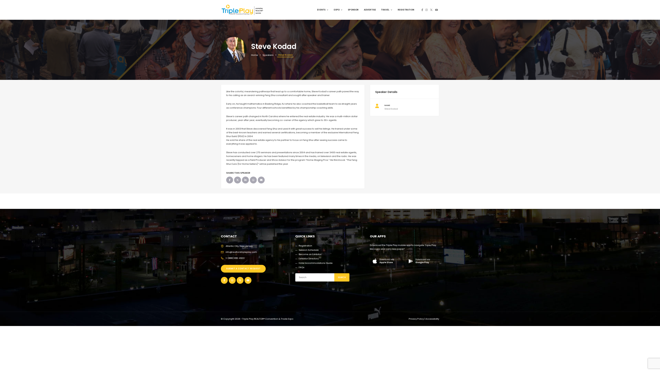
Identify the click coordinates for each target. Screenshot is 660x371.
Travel (385, 9)
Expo (337, 9)
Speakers (268, 55)
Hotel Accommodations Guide (316, 263)
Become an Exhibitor (310, 254)
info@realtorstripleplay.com (241, 252)
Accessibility (432, 319)
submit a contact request (243, 268)
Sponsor (353, 9)
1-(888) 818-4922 (235, 258)
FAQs (301, 267)
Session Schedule (309, 250)
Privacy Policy (416, 319)
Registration (406, 9)
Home (254, 55)
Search (342, 277)
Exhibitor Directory (309, 258)
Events (321, 9)
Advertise (370, 9)
